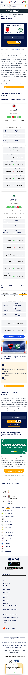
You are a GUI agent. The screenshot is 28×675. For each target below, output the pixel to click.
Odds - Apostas (7, 580)
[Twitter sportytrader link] (16, 559)
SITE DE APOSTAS (7, 574)
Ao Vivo (20, 21)
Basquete (17, 507)
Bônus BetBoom (7, 597)
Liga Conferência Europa (10, 521)
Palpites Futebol (14, 50)
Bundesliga (7, 546)
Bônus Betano (6, 589)
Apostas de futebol (7, 578)
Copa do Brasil (8, 524)
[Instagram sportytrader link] (18, 559)
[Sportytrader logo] (14, 628)
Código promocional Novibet (10, 614)
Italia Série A (8, 543)
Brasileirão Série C (9, 530)
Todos (11, 113)
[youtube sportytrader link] (9, 559)
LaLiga (6, 540)
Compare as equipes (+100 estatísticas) (14, 336)
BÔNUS (5, 585)
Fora (17, 113)
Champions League (9, 516)
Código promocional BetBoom (10, 617)
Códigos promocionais (10, 605)
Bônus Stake (6, 600)
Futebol (9, 14)
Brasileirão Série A (9, 513)
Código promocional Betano (10, 609)
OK (14, 672)
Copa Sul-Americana (9, 535)
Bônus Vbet (6, 603)
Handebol (23, 507)
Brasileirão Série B (9, 527)
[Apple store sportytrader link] (9, 568)
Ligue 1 (6, 548)
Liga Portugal (8, 551)
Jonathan (16, 49)
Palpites (5, 14)
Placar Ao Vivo (6, 583)
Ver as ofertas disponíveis (14, 45)
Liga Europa (7, 519)
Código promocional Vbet (9, 622)
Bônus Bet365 (6, 592)
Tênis (12, 507)
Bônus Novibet (6, 595)
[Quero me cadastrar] (23, 2)
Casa (14, 113)
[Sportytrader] (1, 14)
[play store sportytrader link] (18, 568)
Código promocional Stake (9, 620)
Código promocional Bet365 (10, 612)
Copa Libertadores (9, 532)
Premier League (8, 538)
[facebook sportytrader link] (13, 559)
